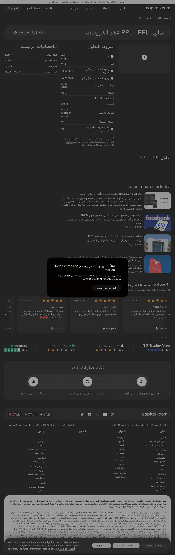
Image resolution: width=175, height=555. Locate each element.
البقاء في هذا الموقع (106, 288)
